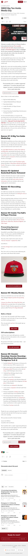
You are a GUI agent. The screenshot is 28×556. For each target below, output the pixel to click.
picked (4, 155)
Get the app (20, 550)
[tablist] (6, 470)
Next (24, 461)
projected (12, 157)
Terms (19, 545)
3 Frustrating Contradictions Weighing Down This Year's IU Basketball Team (9, 492)
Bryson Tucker (20, 220)
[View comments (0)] (7, 21)
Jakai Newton (4, 221)
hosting (11, 405)
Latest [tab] (6, 486)
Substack (8, 553)
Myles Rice (10, 221)
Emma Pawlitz (11, 510)
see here (13, 323)
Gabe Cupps (4, 223)
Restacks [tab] (10, 470)
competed (11, 379)
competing (21, 397)
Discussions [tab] (11, 486)
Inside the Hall (9, 48)
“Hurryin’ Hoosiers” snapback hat (9, 240)
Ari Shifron (6, 17)
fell (12, 377)
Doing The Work (18, 302)
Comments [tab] (4, 470)
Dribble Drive (4, 304)
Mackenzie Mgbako (18, 221)
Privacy (15, 545)
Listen (25, 18)
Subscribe (20, 1)
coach (4, 149)
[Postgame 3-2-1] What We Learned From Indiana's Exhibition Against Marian (10, 504)
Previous (5, 461)
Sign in (25, 1)
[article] (14, 495)
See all (3, 528)
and (24, 369)
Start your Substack (10, 550)
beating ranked (8, 369)
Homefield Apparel (11, 49)
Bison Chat (11, 302)
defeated (10, 363)
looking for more (21, 193)
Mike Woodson (9, 149)
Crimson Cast (4, 302)
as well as (15, 149)
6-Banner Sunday (5, 5)
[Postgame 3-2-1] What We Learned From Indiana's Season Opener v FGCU (9, 517)
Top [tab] (2, 486)
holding (16, 392)
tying (4, 371)
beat (10, 373)
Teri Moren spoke (20, 161)
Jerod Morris (11, 498)
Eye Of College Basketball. (16, 308)
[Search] (25, 486)
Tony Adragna (6, 247)
